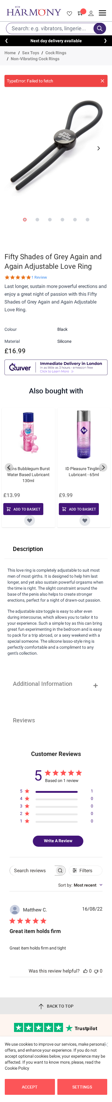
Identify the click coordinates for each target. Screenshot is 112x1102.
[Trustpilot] (39, 1030)
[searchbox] (32, 870)
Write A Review (58, 840)
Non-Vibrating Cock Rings (35, 58)
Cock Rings (55, 52)
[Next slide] (103, 467)
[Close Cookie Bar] (106, 1044)
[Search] (99, 28)
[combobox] (80, 885)
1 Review (39, 277)
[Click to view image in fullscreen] (56, 144)
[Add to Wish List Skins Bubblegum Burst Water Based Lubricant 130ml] (29, 520)
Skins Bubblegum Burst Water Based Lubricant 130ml (28, 474)
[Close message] (102, 81)
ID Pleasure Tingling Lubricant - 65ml (83, 471)
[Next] (98, 148)
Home (10, 52)
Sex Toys (30, 52)
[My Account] (91, 13)
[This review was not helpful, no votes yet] (96, 971)
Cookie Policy (17, 1068)
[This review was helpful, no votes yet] (85, 971)
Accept (30, 1087)
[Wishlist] (68, 13)
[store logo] (34, 10)
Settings (82, 1087)
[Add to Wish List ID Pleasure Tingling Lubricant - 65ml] (84, 520)
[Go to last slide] (9, 467)
